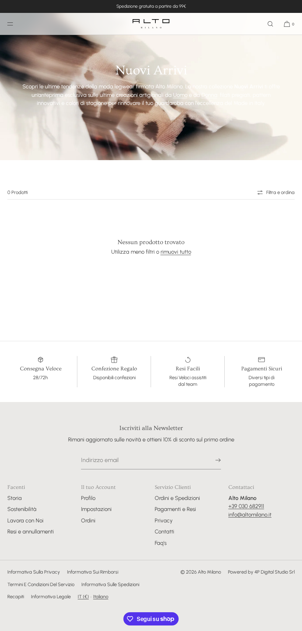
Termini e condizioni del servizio (40, 584)
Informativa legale (51, 596)
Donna (209, 94)
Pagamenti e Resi (175, 509)
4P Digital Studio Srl (274, 572)
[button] (270, 24)
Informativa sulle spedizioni (110, 584)
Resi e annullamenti (30, 531)
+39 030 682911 (246, 506)
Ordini (88, 520)
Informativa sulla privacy (33, 572)
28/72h (40, 377)
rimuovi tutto (176, 251)
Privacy (164, 520)
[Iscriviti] (212, 460)
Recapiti (15, 596)
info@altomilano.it (249, 514)
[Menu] (16, 24)
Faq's (160, 543)
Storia (14, 498)
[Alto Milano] (151, 24)
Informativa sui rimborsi (92, 572)
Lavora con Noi (25, 520)
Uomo (180, 94)
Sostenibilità (21, 509)
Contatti (164, 531)
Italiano (100, 596)
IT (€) (83, 596)
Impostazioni (96, 509)
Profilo (88, 498)
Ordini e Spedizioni (177, 498)
